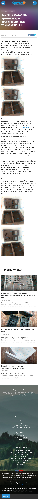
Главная (4, 11)
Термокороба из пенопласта (21, 458)
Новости (11, 11)
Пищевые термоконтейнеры (21, 450)
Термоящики (21, 463)
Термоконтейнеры (21, 447)
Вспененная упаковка (21, 425)
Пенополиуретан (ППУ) (20, 415)
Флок (21, 423)
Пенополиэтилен (20, 417)
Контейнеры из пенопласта (21, 461)
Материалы (21, 406)
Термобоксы (21, 465)
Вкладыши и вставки (21, 438)
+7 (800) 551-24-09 (19, 390)
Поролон (21, 413)
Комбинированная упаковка (20, 427)
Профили (21, 442)
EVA (21, 421)
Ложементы (21, 436)
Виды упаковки (21, 433)
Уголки (21, 440)
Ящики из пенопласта (21, 456)
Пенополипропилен (20, 419)
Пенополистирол (20, 409)
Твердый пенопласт (20, 411)
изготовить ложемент (24, 127)
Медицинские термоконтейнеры (21, 452)
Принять (5, 496)
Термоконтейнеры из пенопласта (21, 454)
